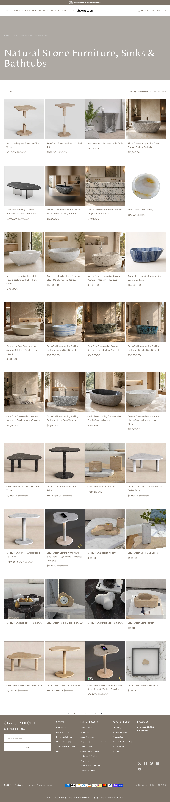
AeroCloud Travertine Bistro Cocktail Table (64, 145)
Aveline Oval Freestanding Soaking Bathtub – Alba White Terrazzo (104, 278)
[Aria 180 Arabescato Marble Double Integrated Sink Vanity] (105, 186)
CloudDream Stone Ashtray (141, 622)
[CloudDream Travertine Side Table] (65, 661)
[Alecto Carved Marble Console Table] (105, 119)
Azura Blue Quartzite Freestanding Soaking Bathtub (144, 278)
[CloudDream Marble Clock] (65, 599)
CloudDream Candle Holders (101, 486)
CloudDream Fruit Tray (17, 622)
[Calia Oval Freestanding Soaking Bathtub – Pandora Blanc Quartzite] (24, 392)
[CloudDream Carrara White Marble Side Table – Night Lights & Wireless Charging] (65, 529)
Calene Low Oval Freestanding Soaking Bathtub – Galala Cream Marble (22, 350)
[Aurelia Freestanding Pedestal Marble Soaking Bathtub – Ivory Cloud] (24, 252)
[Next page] (101, 713)
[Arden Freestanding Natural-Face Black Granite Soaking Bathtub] (65, 186)
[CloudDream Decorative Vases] (146, 529)
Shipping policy (97, 797)
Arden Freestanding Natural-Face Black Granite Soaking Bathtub (63, 211)
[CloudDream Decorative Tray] (105, 529)
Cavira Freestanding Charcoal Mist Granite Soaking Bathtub (104, 418)
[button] (8, 11)
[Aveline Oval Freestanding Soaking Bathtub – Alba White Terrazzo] (105, 252)
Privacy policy (65, 797)
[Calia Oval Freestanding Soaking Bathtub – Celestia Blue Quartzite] (105, 322)
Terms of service (81, 797)
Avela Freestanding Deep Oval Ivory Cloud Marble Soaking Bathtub (64, 278)
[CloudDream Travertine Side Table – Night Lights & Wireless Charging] (105, 661)
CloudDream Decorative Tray (101, 552)
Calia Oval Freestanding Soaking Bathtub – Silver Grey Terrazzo (62, 418)
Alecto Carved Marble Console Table (105, 143)
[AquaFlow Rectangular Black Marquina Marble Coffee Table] (24, 186)
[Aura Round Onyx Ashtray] (146, 186)
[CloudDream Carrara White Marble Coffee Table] (146, 463)
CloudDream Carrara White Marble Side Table (23, 554)
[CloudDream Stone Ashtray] (146, 599)
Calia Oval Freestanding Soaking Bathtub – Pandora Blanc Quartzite (23, 418)
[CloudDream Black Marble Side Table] (65, 463)
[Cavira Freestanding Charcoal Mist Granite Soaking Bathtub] (105, 392)
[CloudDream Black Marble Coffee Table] (24, 463)
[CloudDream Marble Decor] (105, 599)
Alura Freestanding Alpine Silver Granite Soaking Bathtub (143, 145)
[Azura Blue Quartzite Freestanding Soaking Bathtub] (146, 252)
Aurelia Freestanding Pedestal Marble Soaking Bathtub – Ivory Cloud (21, 280)
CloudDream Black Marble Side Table (62, 488)
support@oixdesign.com (40, 785)
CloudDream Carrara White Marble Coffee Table (145, 488)
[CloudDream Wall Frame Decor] (146, 661)
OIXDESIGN (154, 785)
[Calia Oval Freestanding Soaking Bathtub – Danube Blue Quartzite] (146, 322)
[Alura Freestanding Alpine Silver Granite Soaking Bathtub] (146, 119)
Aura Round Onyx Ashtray (140, 209)
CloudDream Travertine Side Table (63, 685)
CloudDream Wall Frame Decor (143, 685)
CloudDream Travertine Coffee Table (24, 685)
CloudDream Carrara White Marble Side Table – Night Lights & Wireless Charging (64, 556)
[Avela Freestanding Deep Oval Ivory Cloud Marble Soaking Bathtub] (65, 252)
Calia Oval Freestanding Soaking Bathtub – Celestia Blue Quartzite (103, 348)
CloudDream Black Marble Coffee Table (22, 488)
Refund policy (52, 797)
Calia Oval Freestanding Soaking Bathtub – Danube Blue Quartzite (144, 348)
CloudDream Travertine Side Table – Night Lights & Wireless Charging (105, 687)
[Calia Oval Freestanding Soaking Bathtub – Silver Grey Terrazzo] (65, 392)
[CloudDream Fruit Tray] (24, 599)
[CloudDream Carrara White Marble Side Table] (24, 529)
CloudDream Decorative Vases (143, 552)
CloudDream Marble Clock (59, 622)
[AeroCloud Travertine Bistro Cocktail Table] (65, 119)
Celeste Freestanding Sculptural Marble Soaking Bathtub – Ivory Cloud (143, 420)
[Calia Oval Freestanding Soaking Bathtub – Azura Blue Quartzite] (65, 322)
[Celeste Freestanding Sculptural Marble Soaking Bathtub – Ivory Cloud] (146, 392)
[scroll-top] (164, 796)
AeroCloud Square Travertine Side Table (22, 145)
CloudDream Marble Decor (100, 622)
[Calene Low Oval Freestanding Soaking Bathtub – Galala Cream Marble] (24, 322)
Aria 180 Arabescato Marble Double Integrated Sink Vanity (104, 211)
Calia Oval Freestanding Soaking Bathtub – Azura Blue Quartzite (62, 348)
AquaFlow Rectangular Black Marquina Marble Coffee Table (21, 211)
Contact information (115, 797)
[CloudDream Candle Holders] (105, 463)
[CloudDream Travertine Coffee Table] (24, 661)
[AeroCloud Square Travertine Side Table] (24, 119)
